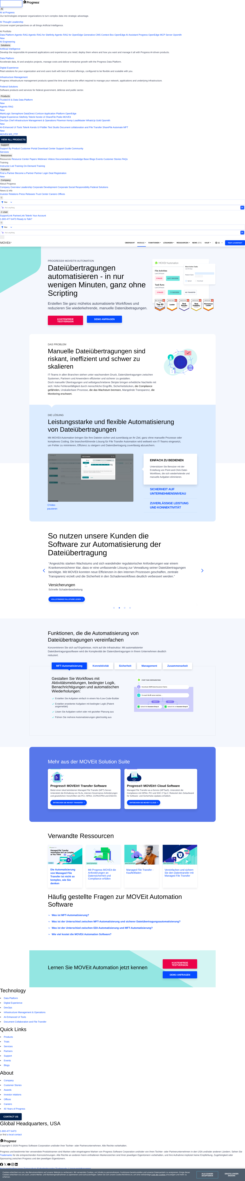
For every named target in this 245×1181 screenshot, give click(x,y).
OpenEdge (70, 113)
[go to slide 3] (124, 607)
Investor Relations (9, 194)
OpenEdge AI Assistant (126, 35)
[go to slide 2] (119, 607)
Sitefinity (23, 117)
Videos (51, 159)
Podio (59, 117)
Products (5, 96)
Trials (6, 1041)
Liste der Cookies (158, 1174)
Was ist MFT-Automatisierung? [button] (70, 915)
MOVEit (67, 117)
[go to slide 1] (114, 607)
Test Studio (53, 127)
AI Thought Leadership (11, 22)
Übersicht (130, 243)
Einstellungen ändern (232, 1175)
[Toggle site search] (1, 223)
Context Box (107, 35)
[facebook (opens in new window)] (2, 1165)
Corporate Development (45, 187)
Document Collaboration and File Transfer (25, 1021)
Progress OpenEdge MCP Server (156, 35)
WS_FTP (13, 134)
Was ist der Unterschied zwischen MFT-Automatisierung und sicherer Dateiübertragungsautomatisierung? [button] (116, 921)
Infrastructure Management (14, 77)
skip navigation (11, 3)
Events (99, 159)
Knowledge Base (80, 159)
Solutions (5, 45)
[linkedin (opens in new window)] (16, 1165)
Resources (6, 155)
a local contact (14, 1134)
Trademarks (6, 1155)
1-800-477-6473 (8, 219)
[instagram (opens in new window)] (13, 1165)
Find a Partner (7, 173)
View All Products (13, 139)
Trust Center (42, 194)
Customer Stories (112, 159)
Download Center (47, 148)
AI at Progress (7, 12)
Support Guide (63, 148)
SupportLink (6, 215)
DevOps (4, 120)
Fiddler (43, 127)
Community (77, 148)
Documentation (63, 159)
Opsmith (91, 37)
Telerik (31, 117)
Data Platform (7, 35)
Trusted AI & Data (9, 100)
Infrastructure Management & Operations (35, 120)
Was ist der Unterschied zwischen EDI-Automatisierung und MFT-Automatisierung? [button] (102, 928)
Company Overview (10, 187)
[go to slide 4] (130, 607)
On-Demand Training (34, 166)
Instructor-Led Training (11, 166)
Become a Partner (24, 173)
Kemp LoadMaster (76, 120)
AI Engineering (7, 41)
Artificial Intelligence (10, 49)
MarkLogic (5, 113)
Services (4, 152)
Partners (5, 169)
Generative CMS (92, 35)
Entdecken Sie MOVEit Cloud (143, 803)
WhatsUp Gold (93, 120)
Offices (61, 194)
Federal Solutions (9, 86)
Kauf (207, 243)
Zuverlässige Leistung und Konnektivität (169, 505)
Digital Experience (9, 67)
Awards (7, 1090)
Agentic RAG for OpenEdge (69, 35)
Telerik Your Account (35, 215)
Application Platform (54, 113)
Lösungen (168, 243)
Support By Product (10, 148)
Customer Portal (29, 148)
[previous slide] (43, 570)
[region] (122, 1175)
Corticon (39, 113)
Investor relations (12, 1094)
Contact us (10, 1116)
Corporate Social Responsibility (74, 187)
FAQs (125, 159)
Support (5, 145)
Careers (53, 194)
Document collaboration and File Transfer (81, 127)
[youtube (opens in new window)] (9, 1165)
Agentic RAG (21, 35)
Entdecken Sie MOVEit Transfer (68, 803)
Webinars (42, 159)
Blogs (92, 159)
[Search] (1, 198)
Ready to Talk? (24, 219)
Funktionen (153, 243)
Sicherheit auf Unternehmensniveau (168, 491)
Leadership (26, 187)
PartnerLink (19, 215)
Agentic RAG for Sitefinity (41, 35)
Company (6, 180)
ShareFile (51, 117)
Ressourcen (182, 243)
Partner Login (41, 173)
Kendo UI (40, 117)
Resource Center (20, 159)
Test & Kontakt (235, 243)
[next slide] (202, 570)
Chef (11, 120)
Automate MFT (64, 129)
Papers (33, 159)
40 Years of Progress (14, 1109)
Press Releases (27, 194)
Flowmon (61, 120)
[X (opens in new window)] (5, 1165)
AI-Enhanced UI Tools (11, 127)
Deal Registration (33, 175)
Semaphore (17, 113)
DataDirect (29, 113)
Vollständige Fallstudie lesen (66, 599)
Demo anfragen (104, 319)
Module (140, 243)
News (197, 243)
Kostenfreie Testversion (65, 320)
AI (2, 9)
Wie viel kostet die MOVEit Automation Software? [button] (81, 934)
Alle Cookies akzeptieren (207, 1175)
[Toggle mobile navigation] (2, 237)
